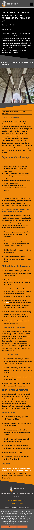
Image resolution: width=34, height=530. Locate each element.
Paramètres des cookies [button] (8, 527)
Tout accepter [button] (22, 527)
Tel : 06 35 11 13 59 (17, 503)
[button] (31, 4)
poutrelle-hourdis (24, 468)
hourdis (6, 303)
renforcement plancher (9, 468)
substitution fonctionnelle (22, 471)
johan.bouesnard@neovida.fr (17, 500)
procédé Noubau (7, 471)
